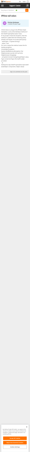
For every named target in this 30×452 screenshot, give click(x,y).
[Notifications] (28, 1)
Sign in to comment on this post (18, 71)
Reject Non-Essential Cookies (15, 442)
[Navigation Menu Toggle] (2, 5)
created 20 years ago (14, 24)
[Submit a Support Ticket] (26, 10)
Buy (20, 1)
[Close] (26, 427)
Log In (24, 1)
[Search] (27, 5)
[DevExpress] (6, 1)
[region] (15, 438)
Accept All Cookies (15, 438)
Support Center (15, 5)
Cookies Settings (15, 447)
